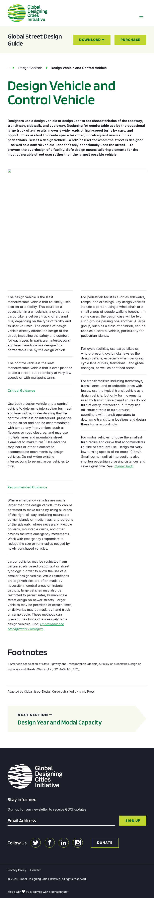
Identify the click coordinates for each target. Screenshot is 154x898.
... (9, 68)
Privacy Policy (17, 870)
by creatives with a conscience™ (47, 891)
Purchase (130, 40)
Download (90, 40)
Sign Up (132, 821)
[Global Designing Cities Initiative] (27, 13)
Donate (104, 843)
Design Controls (30, 68)
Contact (35, 870)
